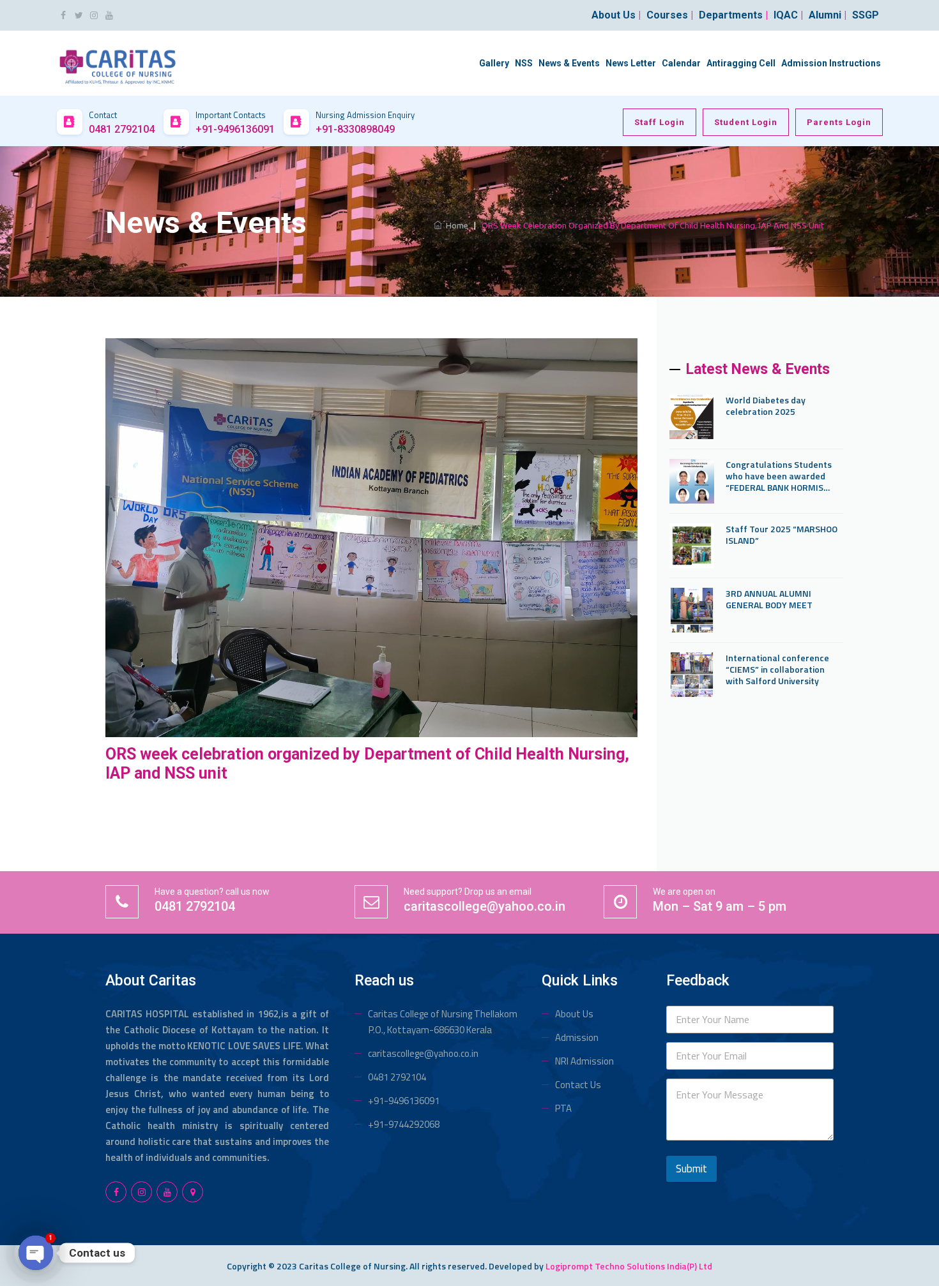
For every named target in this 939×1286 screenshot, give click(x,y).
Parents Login (839, 122)
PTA (563, 1108)
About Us (574, 1013)
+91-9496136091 (403, 1100)
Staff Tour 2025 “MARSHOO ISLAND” (781, 534)
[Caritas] (118, 62)
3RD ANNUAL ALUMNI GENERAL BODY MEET (769, 599)
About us (616, 15)
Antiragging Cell (740, 63)
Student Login (745, 122)
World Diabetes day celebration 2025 (765, 405)
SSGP (865, 15)
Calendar (681, 63)
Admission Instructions (831, 63)
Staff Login (659, 122)
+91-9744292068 (403, 1124)
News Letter (631, 63)
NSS (524, 63)
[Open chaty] (36, 1253)
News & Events (569, 63)
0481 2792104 (397, 1077)
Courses (669, 15)
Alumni (827, 15)
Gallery (494, 63)
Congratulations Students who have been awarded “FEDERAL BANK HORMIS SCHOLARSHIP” (779, 476)
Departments (733, 15)
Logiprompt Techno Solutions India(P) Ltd (629, 1266)
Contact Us (578, 1084)
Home (455, 225)
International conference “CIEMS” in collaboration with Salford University (777, 669)
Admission (577, 1037)
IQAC (788, 15)
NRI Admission (584, 1061)
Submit (691, 1168)
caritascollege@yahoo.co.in (423, 1053)
